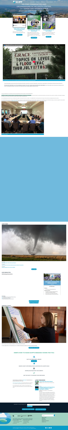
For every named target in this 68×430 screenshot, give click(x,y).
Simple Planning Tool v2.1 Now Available (8, 267)
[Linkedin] (51, 428)
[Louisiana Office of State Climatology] (15, 416)
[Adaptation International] (23, 416)
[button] (34, 2)
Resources (44, 419)
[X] (47, 428)
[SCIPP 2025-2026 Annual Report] (37, 383)
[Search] (54, 415)
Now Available (49, 31)
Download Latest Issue (27, 409)
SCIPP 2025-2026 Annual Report (46, 381)
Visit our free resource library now (17, 382)
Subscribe (29, 406)
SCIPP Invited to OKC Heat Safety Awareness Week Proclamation (19, 29)
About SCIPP (44, 417)
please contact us (33, 428)
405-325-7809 (15, 423)
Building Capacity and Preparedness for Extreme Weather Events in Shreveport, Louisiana (47, 388)
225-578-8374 (25, 423)
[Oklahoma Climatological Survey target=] (13, 416)
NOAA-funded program (15, 100)
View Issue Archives (40, 409)
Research (43, 418)
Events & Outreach (45, 420)
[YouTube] (49, 428)
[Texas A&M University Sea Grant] (18, 416)
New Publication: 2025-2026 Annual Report (34, 31)
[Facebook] (46, 428)
